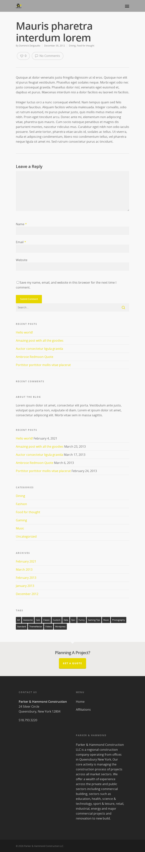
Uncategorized (26, 536)
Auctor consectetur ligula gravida (39, 349)
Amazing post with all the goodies (39, 340)
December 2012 (27, 594)
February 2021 (26, 561)
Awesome (28, 620)
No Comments (49, 56)
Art (18, 620)
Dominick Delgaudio (29, 45)
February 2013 (26, 578)
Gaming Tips (94, 620)
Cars (38, 620)
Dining (72, 45)
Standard (21, 626)
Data (66, 620)
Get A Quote (72, 663)
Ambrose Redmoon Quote (34, 357)
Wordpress (60, 626)
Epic (73, 620)
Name (21, 224)
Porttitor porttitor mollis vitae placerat (43, 365)
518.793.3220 (28, 720)
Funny (82, 620)
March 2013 (24, 569)
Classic (46, 620)
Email (21, 242)
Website (21, 260)
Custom (56, 620)
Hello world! (24, 332)
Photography (118, 620)
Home (80, 702)
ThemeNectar (35, 626)
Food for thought (85, 45)
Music (20, 528)
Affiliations (83, 709)
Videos (48, 626)
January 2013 (25, 586)
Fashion (21, 504)
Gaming (21, 520)
